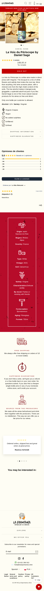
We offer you (21, 537)
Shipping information (22, 131)
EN (41, 4)
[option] (37, 4)
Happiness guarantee (22, 136)
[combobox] (40, 4)
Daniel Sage (22, 49)
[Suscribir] (36, 551)
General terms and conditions (13, 576)
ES (38, 4)
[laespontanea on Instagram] (19, 558)
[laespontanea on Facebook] (23, 558)
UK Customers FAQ (35, 576)
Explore (21, 530)
